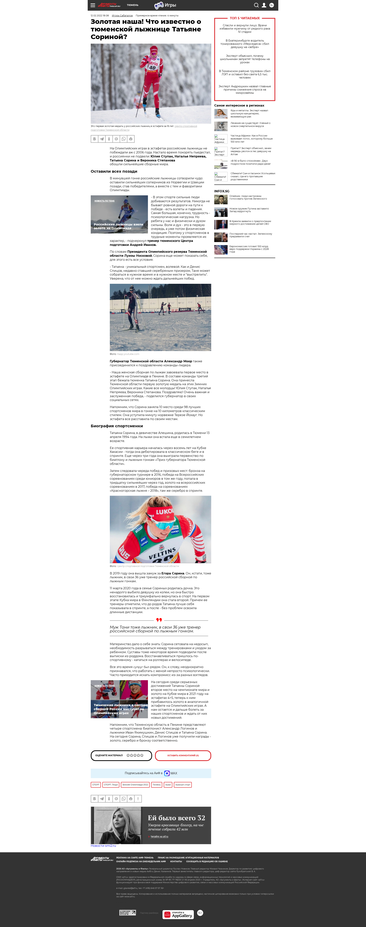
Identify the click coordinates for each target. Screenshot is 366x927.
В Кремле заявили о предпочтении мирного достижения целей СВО (250, 222)
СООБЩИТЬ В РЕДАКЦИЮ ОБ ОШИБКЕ (207, 861)
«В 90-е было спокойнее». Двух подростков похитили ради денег (251, 162)
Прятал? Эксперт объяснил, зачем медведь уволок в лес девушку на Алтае (251, 151)
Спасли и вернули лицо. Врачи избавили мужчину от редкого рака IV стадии (245, 29)
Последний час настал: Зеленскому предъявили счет (251, 235)
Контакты (176, 861)
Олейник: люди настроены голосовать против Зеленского (248, 197)
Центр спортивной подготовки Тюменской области (148, 566)
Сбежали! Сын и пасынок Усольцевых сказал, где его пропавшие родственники (253, 176)
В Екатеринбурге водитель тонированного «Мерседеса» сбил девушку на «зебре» (245, 44)
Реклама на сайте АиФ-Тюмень (134, 857)
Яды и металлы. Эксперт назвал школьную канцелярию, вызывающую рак (249, 113)
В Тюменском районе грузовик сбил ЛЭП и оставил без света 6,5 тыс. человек (244, 74)
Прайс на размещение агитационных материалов (188, 857)
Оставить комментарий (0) (183, 755)
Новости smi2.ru (103, 846)
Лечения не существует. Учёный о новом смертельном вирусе (250, 125)
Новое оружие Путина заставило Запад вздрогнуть (249, 210)
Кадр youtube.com (128, 354)
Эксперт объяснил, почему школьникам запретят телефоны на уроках (245, 59)
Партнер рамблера (149, 913)
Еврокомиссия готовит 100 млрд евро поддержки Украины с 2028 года (249, 249)
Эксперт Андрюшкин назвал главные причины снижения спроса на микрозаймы (245, 90)
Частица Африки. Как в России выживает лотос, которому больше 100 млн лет (252, 138)
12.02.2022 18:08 (100, 15)
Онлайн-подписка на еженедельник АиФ (141, 861)
